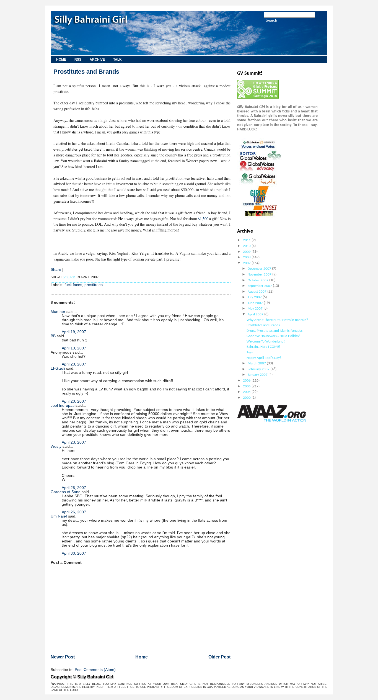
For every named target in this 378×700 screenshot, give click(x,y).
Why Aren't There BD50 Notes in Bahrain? (277, 320)
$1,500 (203, 218)
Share (56, 269)
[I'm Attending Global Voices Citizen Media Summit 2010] (258, 97)
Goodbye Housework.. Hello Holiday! (273, 336)
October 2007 (258, 280)
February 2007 (259, 369)
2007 (247, 263)
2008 (247, 257)
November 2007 (260, 274)
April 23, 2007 (74, 442)
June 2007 (256, 303)
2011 (247, 240)
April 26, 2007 (74, 512)
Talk (117, 59)
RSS (77, 59)
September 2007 (260, 286)
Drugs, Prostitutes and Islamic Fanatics (274, 331)
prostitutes (93, 285)
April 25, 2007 (74, 488)
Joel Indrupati (62, 405)
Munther (58, 312)
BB (53, 336)
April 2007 (256, 314)
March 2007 (257, 363)
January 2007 (258, 375)
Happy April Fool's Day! (264, 358)
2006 (247, 380)
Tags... (251, 352)
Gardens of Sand (66, 492)
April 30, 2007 (74, 553)
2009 (247, 252)
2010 (247, 246)
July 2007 (255, 297)
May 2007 (255, 308)
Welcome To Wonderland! (266, 341)
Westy (56, 446)
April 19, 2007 (74, 332)
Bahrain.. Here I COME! (263, 347)
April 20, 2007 (74, 364)
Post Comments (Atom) (95, 670)
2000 (247, 398)
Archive (97, 59)
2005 (247, 386)
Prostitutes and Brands (86, 71)
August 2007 (257, 292)
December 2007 (260, 269)
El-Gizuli (58, 368)
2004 (247, 392)
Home (61, 59)
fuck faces (73, 285)
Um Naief (59, 516)
